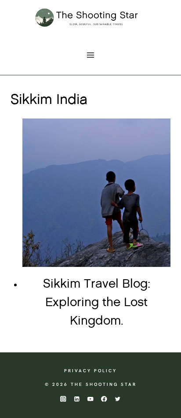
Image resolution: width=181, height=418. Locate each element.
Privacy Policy (90, 371)
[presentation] (96, 192)
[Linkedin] (77, 399)
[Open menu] (91, 55)
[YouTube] (91, 399)
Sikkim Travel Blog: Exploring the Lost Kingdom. (96, 302)
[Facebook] (104, 399)
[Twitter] (118, 399)
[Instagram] (63, 399)
